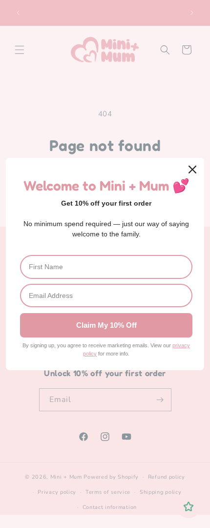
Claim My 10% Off (106, 325)
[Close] (192, 169)
